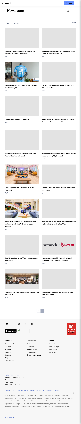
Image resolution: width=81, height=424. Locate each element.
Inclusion (8, 349)
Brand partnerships (34, 355)
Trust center (9, 361)
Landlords (30, 347)
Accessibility (47, 390)
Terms (14, 390)
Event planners (32, 352)
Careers (7, 352)
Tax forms (52, 352)
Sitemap (57, 390)
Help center (53, 349)
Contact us (53, 344)
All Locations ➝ (10, 417)
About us (8, 347)
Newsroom (15, 11)
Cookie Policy (23, 390)
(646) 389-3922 (12, 375)
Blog (6, 358)
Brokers (29, 344)
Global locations (10, 344)
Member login (54, 347)
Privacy (7, 390)
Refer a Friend (32, 349)
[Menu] (77, 3)
